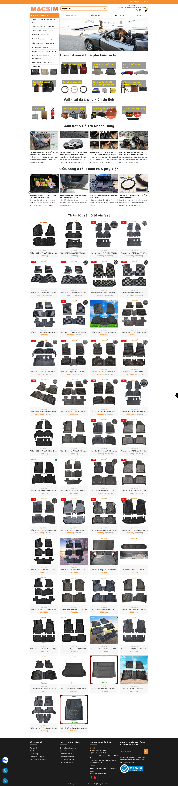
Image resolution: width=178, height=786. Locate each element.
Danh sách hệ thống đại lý (39, 759)
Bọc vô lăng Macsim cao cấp (42, 39)
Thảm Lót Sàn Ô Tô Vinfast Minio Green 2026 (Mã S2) (49, 253)
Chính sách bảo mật (67, 759)
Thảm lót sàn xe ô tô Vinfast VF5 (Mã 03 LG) (45, 530)
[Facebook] (91, 778)
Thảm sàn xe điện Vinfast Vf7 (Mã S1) (44, 688)
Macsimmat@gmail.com (98, 773)
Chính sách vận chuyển (68, 748)
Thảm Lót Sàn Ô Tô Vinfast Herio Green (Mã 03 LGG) (139, 451)
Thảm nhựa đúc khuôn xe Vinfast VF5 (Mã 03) (137, 609)
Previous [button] (29, 148)
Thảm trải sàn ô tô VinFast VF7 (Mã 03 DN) (105, 372)
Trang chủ (71, 15)
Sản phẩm (95, 15)
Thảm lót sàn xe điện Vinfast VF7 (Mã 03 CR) (76, 292)
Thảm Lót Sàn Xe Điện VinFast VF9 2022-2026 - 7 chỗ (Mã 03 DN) (144, 332)
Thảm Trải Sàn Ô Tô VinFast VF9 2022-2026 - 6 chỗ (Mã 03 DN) (82, 411)
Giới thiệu (119, 15)
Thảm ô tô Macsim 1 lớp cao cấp (43, 26)
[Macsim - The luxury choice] (44, 8)
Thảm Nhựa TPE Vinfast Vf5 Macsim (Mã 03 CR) (77, 332)
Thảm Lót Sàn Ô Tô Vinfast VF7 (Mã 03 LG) (106, 490)
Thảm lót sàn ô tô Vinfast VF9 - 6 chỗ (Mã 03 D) (77, 570)
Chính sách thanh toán (68, 751)
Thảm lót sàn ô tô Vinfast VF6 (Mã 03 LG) (105, 530)
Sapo (108, 784)
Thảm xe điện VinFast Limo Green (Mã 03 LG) (136, 411)
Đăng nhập (135, 2)
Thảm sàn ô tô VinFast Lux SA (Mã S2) (43, 728)
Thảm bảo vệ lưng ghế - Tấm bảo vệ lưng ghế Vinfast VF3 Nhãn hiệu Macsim (117, 570)
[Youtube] (95, 778)
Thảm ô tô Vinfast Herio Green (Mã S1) (43, 490)
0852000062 (142, 7)
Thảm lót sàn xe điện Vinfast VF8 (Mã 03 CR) (46, 292)
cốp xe (74, 686)
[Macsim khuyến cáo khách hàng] (103, 34)
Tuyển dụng (34, 754)
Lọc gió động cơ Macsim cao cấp (44, 47)
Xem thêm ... (36, 66)
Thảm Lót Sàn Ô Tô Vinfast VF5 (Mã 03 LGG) (136, 490)
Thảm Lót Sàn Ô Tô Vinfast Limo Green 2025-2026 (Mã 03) (51, 451)
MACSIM (74, 726)
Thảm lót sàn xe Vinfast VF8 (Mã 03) (104, 332)
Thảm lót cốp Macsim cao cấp (42, 30)
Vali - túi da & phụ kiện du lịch (89, 99)
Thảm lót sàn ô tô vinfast (89, 215)
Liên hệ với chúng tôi (37, 756)
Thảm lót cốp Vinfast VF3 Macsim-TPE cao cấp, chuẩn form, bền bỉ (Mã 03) (147, 570)
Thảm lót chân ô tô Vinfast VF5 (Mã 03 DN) (106, 411)
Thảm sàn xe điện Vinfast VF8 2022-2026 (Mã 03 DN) (79, 372)
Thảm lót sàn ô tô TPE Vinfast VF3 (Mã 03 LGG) (77, 530)
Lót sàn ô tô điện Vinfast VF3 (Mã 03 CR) (105, 292)
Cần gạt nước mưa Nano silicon (43, 43)
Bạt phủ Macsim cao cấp (41, 35)
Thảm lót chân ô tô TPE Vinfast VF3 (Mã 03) (45, 649)
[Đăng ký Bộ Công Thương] (131, 768)
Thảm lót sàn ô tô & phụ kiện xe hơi (89, 55)
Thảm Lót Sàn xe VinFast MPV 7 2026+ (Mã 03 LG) (108, 253)
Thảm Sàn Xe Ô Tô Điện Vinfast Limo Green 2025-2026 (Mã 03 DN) (53, 372)
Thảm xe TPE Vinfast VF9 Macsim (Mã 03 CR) (46, 332)
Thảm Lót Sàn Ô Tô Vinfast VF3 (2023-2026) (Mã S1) (139, 649)
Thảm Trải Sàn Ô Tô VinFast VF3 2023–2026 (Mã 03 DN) (140, 372)
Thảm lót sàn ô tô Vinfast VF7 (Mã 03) (74, 609)
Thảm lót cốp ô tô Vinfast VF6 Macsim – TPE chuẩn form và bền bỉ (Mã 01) (116, 688)
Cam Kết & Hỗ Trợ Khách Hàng (89, 126)
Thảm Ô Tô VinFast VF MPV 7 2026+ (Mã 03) (76, 253)
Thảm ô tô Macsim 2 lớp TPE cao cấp (43, 21)
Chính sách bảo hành (67, 756)
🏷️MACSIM (43, 251)
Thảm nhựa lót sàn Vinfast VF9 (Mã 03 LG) (75, 490)
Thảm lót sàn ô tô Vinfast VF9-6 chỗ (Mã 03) (45, 570)
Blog (139, 15)
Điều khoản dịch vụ (66, 762)
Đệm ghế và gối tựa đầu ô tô (42, 62)
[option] (103, 34)
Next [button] (148, 148)
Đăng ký (145, 2)
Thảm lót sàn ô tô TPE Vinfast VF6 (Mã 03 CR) (137, 292)
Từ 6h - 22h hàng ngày (126, 7)
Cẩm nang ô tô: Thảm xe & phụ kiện (89, 169)
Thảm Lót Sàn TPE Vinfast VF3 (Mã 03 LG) (135, 530)
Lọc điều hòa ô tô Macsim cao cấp (44, 51)
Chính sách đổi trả (66, 754)
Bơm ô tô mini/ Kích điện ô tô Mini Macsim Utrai (44, 57)
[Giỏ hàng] (146, 11)
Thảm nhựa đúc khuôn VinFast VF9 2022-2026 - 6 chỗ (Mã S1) (113, 649)
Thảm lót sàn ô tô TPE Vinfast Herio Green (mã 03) (77, 451)
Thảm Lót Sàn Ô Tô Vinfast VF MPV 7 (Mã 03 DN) (138, 253)
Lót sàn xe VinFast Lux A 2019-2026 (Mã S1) (76, 649)
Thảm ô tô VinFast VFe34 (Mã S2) (134, 688)
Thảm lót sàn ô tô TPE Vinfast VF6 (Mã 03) (105, 609)
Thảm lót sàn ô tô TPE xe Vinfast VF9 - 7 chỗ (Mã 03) (48, 609)
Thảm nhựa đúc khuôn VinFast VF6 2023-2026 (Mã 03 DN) (51, 411)
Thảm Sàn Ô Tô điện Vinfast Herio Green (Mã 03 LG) (109, 451)
